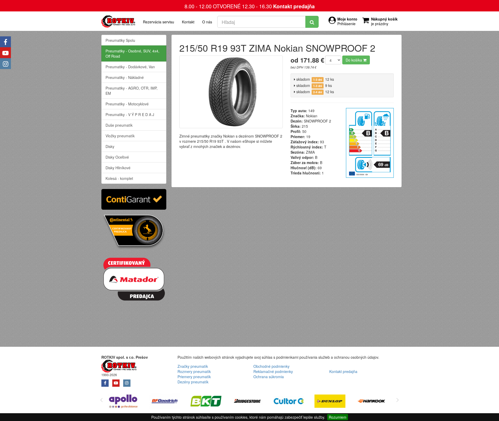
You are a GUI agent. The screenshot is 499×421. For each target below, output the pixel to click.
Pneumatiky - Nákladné (125, 77)
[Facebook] (5, 41)
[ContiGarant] (133, 198)
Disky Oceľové (117, 157)
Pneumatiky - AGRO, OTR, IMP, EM (131, 90)
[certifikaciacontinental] (133, 231)
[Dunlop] (329, 402)
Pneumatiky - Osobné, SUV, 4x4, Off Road (132, 53)
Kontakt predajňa (294, 6)
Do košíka (354, 60)
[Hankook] (371, 402)
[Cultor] (288, 402)
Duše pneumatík (119, 125)
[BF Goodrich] (164, 402)
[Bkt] (206, 402)
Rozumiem (337, 417)
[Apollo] (123, 402)
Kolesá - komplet (119, 178)
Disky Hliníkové (118, 167)
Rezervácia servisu (158, 21)
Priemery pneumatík (194, 376)
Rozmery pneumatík (194, 371)
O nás (207, 21)
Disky (110, 146)
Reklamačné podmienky (273, 371)
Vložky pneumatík (120, 135)
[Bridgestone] (247, 402)
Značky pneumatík (193, 366)
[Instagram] (5, 63)
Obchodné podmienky (271, 366)
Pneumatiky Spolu (120, 40)
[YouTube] (5, 52)
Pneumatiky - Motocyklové (127, 103)
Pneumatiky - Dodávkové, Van (130, 66)
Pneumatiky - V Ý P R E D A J (130, 114)
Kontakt (188, 21)
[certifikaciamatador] (133, 278)
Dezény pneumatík (193, 381)
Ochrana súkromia (268, 376)
